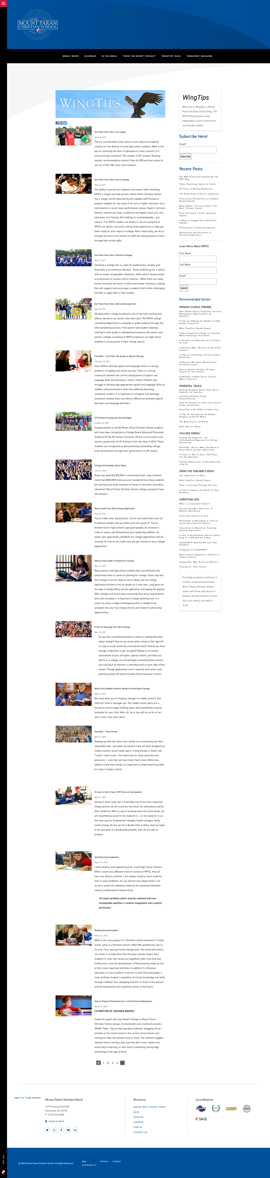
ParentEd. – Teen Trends (105, 731)
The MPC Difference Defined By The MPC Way (198, 178)
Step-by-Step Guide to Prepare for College (114, 560)
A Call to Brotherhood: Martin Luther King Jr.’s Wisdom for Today (199, 536)
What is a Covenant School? (194, 504)
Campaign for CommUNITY (193, 550)
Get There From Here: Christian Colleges (113, 255)
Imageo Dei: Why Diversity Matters (198, 562)
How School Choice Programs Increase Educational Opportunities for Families (200, 313)
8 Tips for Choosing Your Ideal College (112, 626)
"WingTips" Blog (172, 56)
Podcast (139, 1117)
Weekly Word (71, 56)
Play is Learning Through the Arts (198, 485)
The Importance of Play (192, 475)
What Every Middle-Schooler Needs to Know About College (122, 688)
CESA (216, 1108)
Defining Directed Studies (106, 930)
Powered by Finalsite (134, 1163)
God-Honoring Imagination (106, 857)
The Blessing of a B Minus (193, 422)
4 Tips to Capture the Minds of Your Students (199, 491)
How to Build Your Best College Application (114, 508)
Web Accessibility (89, 1163)
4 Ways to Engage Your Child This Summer (198, 221)
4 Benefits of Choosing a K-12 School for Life (199, 341)
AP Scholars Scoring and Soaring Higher (113, 417)
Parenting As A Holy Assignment (197, 228)
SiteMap (117, 1161)
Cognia (247, 1110)
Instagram (54, 1130)
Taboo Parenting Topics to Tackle (197, 184)
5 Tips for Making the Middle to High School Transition (199, 322)
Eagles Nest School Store (150, 1107)
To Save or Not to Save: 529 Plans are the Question (118, 792)
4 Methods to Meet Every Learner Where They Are (197, 378)
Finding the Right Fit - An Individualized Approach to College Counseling (198, 440)
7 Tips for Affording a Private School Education (200, 356)
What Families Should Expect (195, 328)
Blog (136, 1112)
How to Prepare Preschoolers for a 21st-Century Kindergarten (123, 1001)
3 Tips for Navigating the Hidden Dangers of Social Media (197, 415)
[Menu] (3, 3)
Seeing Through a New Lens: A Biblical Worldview (196, 510)
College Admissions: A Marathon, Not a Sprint (200, 463)
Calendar (90, 56)
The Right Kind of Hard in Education (199, 194)
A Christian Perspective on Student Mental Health (199, 200)
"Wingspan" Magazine (199, 56)
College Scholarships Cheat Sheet (110, 465)
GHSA (201, 1108)
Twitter (47, 1130)
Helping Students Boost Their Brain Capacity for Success (199, 391)
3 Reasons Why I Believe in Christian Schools (200, 349)
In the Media (109, 56)
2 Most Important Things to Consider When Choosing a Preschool (199, 334)
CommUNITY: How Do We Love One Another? (198, 544)
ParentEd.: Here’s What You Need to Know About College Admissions (199, 448)
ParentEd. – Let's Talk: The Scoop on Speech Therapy (119, 356)
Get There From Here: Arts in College (111, 179)
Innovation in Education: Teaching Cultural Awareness (197, 529)
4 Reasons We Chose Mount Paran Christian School (198, 363)
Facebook (61, 1130)
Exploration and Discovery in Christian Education (195, 234)
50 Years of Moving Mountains (196, 189)
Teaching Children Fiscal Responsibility (192, 397)
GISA (231, 1108)
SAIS (201, 1118)
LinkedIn (75, 1130)
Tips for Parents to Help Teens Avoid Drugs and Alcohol (200, 403)
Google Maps (56, 1121)
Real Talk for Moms (190, 427)
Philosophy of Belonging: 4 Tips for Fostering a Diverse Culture (198, 522)
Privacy (104, 1161)
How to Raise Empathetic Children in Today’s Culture (199, 556)
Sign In (138, 1127)
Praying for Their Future (193, 567)
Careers (138, 1122)
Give (4, 1146)
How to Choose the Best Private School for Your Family (197, 370)
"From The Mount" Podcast (140, 56)
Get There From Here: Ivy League (110, 131)
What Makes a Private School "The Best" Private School (198, 207)
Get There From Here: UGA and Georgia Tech (115, 303)
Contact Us (140, 1132)
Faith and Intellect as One (193, 516)
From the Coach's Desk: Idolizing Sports (197, 214)
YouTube (68, 1130)
